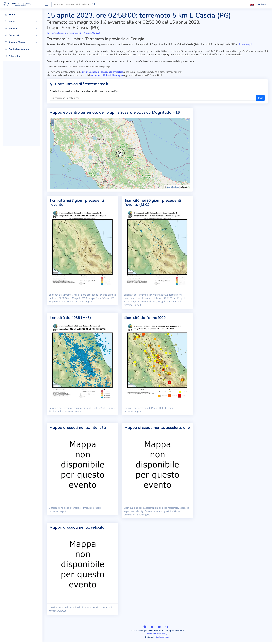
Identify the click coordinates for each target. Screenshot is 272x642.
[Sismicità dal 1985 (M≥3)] (82, 360)
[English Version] (252, 4)
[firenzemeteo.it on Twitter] (152, 627)
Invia (260, 98)
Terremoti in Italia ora (56, 33)
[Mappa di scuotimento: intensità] (82, 465)
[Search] (94, 4)
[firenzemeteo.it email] (166, 627)
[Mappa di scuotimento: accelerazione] (157, 465)
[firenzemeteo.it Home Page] (22, 4)
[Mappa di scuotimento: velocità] (82, 565)
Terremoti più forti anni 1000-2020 (84, 33)
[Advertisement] (21, 103)
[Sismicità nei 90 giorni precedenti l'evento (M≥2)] (157, 247)
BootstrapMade (162, 637)
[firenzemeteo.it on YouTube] (159, 627)
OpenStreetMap (173, 187)
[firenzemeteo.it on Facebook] (145, 627)
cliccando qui (245, 44)
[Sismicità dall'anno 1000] (157, 360)
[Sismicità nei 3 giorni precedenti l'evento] (82, 247)
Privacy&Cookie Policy (157, 633)
